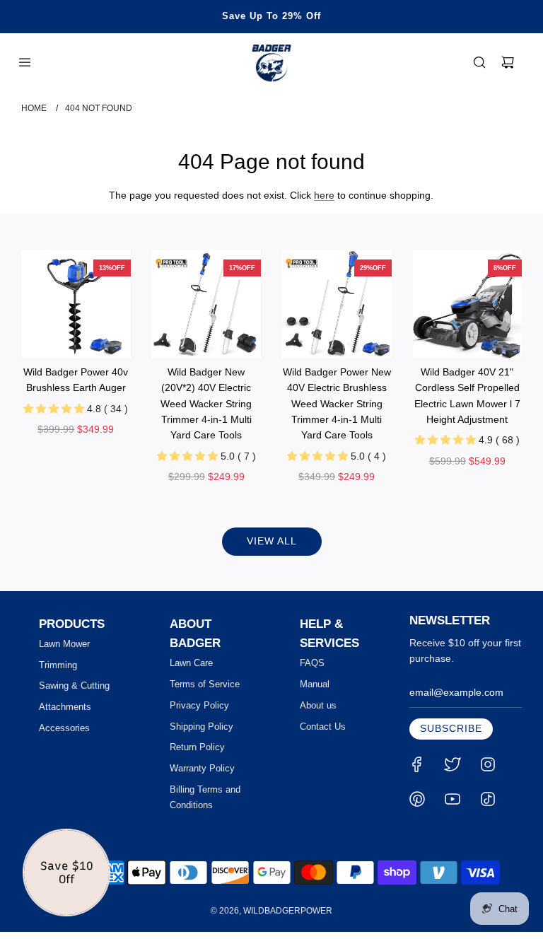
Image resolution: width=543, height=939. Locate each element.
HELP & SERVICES (329, 633)
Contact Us (323, 726)
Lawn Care (191, 663)
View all (272, 541)
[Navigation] (25, 62)
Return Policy (197, 747)
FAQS (312, 663)
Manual (314, 684)
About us (318, 705)
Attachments (65, 706)
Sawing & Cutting (74, 685)
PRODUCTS (72, 624)
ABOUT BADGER (195, 633)
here (324, 195)
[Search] (479, 62)
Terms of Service (205, 684)
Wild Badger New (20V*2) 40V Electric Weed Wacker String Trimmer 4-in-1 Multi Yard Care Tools (206, 403)
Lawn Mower (64, 643)
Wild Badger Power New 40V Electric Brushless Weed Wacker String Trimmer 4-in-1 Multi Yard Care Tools (337, 403)
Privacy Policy (199, 705)
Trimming (58, 665)
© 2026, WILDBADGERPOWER (271, 911)
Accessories (64, 728)
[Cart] (508, 62)
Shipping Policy (201, 726)
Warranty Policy (202, 768)
